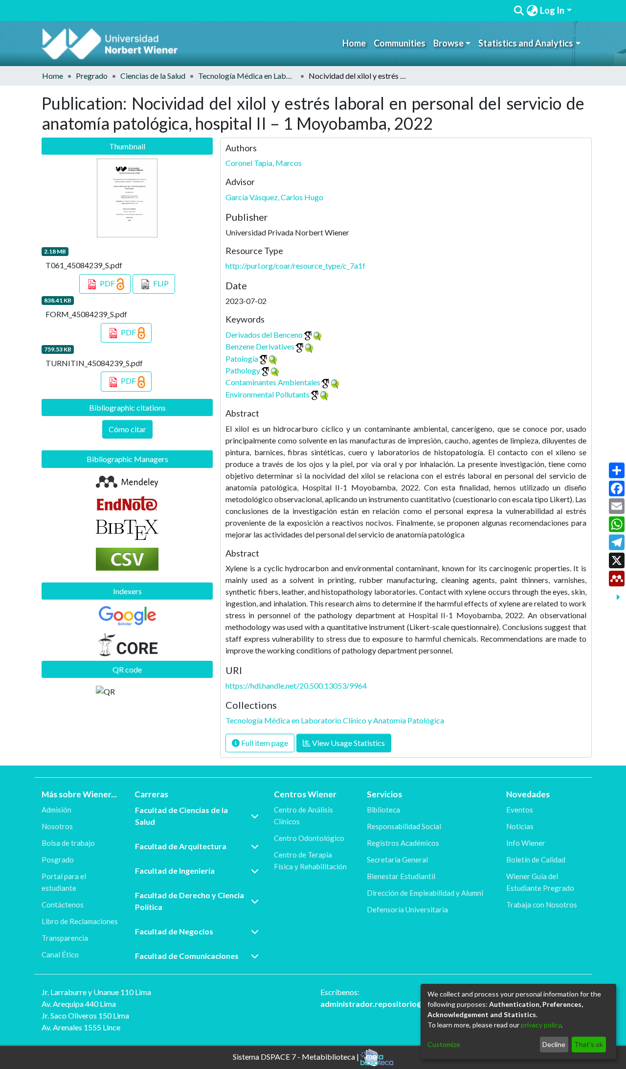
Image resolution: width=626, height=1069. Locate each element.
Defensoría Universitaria (407, 909)
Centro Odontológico (309, 838)
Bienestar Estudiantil (401, 876)
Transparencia (65, 937)
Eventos (519, 809)
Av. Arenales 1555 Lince (81, 1027)
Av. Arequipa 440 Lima (79, 1003)
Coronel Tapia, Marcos (263, 162)
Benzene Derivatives (259, 346)
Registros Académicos (403, 842)
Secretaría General (397, 859)
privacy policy (541, 1025)
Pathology (242, 370)
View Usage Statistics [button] (348, 742)
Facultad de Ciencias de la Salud (181, 815)
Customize (443, 1044)
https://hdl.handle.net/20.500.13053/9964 (296, 685)
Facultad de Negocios (174, 931)
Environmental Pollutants (267, 394)
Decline (553, 1044)
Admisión (56, 809)
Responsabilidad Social (404, 826)
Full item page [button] (264, 742)
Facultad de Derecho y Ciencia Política (189, 900)
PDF (107, 283)
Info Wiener (525, 842)
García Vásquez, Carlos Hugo (274, 197)
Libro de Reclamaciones (80, 921)
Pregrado (92, 75)
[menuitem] (532, 10)
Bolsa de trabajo (68, 842)
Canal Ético (60, 954)
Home (354, 43)
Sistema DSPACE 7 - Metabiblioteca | (296, 1056)
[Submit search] (519, 11)
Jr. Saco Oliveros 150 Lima (85, 1015)
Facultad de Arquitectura (180, 846)
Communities (399, 43)
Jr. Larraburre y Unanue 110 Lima (96, 992)
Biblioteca (383, 809)
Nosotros (57, 826)
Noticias (520, 826)
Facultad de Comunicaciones (187, 955)
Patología (241, 358)
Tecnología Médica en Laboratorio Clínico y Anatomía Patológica (247, 75)
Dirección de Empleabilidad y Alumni (425, 892)
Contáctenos (63, 904)
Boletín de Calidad (535, 859)
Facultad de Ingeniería (175, 870)
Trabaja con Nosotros (541, 904)
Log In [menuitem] (552, 10)
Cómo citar (127, 429)
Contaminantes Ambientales (272, 382)
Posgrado (58, 859)
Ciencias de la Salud (152, 75)
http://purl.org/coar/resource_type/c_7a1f (295, 265)
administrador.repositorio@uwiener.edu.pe (399, 1003)
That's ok (588, 1044)
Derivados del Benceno (264, 334)
